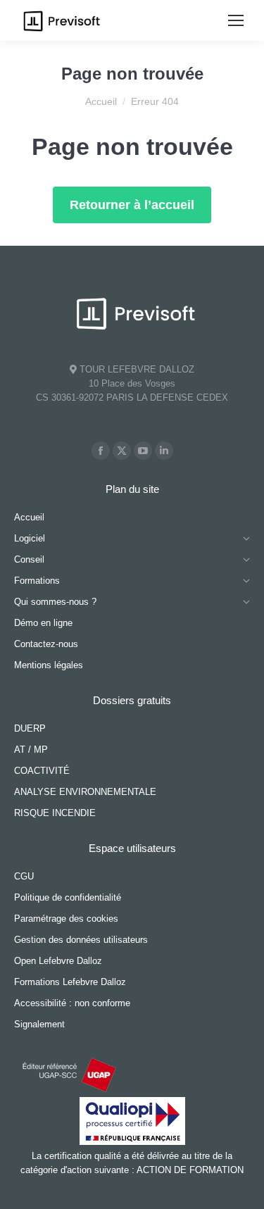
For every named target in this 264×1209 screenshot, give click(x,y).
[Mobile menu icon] (236, 20)
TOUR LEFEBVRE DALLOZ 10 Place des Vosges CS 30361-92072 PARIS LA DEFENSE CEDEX (132, 383)
